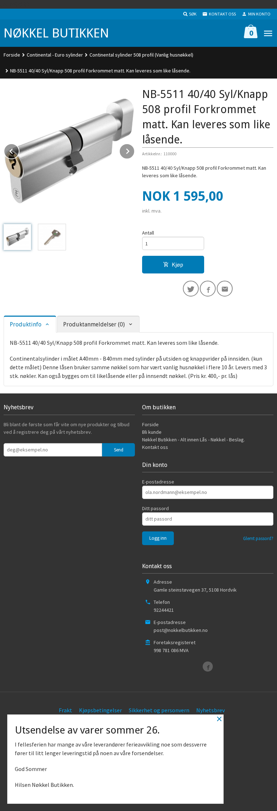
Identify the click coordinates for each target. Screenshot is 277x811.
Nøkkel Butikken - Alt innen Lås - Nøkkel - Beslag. (193, 439)
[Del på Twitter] (191, 289)
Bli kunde (152, 432)
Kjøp (177, 264)
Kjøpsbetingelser (100, 710)
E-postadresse (158, 481)
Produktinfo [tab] (25, 324)
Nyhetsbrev (210, 710)
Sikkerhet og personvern (159, 710)
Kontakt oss (155, 447)
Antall (148, 233)
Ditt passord (155, 508)
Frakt (65, 710)
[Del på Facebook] (208, 289)
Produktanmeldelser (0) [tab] (94, 324)
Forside (12, 55)
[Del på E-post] (225, 289)
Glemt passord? (258, 538)
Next (134, 150)
